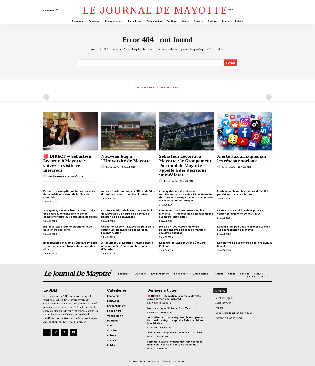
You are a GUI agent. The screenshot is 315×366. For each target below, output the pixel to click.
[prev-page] (46, 97)
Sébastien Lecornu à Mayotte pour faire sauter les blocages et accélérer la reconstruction (127, 229)
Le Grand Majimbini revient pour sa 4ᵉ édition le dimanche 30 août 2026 (241, 212)
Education (152, 312)
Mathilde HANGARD (57, 176)
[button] (51, 10)
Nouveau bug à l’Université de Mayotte (126, 158)
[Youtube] (73, 332)
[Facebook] (47, 332)
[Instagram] (55, 332)
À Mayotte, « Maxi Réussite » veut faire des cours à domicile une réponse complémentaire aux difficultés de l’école (70, 213)
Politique (152, 303)
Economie (152, 327)
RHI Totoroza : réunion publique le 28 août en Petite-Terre (67, 228)
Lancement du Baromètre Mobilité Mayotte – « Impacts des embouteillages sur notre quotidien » (186, 213)
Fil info (151, 336)
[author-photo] (45, 176)
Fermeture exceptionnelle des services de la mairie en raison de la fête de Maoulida (69, 194)
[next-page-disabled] (269, 97)
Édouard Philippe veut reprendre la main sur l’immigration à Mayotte (243, 228)
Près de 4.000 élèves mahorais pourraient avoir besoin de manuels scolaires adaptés (182, 229)
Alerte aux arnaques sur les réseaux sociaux (242, 158)
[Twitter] (64, 332)
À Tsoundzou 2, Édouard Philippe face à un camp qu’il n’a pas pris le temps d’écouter (127, 246)
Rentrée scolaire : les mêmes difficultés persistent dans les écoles (243, 193)
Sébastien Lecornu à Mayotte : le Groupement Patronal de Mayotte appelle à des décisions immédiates (185, 165)
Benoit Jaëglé (113, 167)
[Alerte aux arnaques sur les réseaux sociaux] (244, 131)
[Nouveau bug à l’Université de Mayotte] (128, 131)
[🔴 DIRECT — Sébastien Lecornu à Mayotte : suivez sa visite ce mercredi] (70, 131)
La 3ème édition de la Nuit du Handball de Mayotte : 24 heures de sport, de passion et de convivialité (126, 213)
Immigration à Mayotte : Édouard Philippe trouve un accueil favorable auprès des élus (70, 246)
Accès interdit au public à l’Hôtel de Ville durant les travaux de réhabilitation (128, 193)
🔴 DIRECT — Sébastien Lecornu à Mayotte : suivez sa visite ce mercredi (67, 163)
